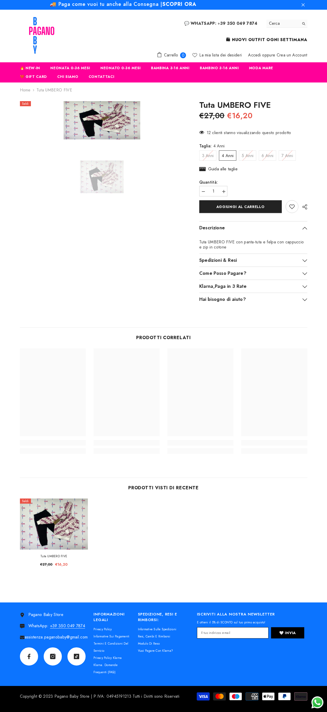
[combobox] (282, 23)
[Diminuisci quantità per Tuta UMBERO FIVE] (203, 191)
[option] (102, 120)
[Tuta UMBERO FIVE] (54, 524)
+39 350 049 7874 (67, 626)
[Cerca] (286, 24)
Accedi (254, 55)
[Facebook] (29, 656)
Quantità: (208, 182)
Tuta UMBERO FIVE (53, 556)
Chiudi (303, 5)
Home (25, 90)
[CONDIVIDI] (302, 207)
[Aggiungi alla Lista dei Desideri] (292, 206)
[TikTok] (76, 656)
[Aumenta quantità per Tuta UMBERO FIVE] (223, 191)
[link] (53, 443)
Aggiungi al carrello (240, 206)
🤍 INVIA (287, 632)
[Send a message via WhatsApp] (317, 702)
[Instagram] (53, 656)
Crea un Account (292, 55)
